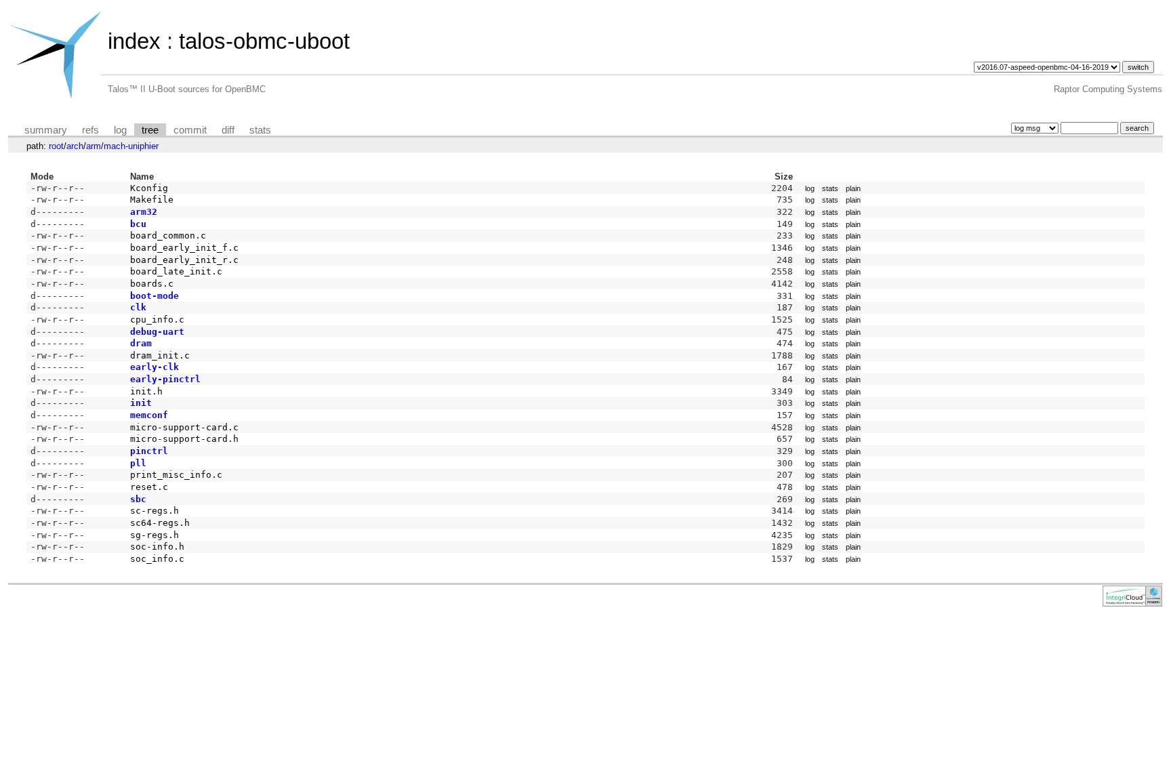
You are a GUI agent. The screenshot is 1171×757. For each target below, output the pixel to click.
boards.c (151, 284)
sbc (138, 499)
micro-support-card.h (184, 439)
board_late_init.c (176, 271)
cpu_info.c (157, 319)
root (56, 146)
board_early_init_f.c (184, 248)
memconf (149, 415)
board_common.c (168, 235)
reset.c (149, 487)
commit (190, 130)
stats (260, 130)
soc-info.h (157, 546)
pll (138, 463)
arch (74, 146)
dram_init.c (160, 355)
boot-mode (154, 296)
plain (853, 188)
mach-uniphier (131, 146)
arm (93, 146)
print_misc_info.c (176, 475)
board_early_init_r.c (184, 260)
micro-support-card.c (184, 427)
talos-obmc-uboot (264, 41)
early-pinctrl (165, 379)
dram (141, 343)
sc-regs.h (154, 511)
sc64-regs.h (160, 523)
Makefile (151, 200)
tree (150, 130)
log (120, 130)
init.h (146, 391)
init (141, 403)
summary (45, 130)
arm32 (143, 212)
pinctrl (149, 451)
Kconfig (149, 188)
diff (228, 130)
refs (90, 130)
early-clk (154, 367)
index (134, 41)
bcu (138, 224)
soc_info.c (157, 559)
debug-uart (157, 332)
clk (138, 307)
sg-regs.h (154, 535)
